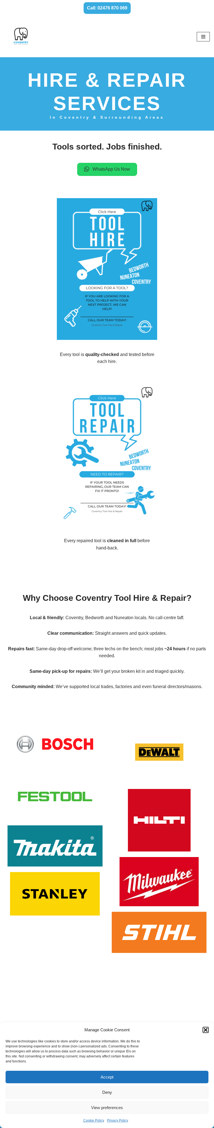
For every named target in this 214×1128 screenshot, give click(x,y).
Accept (107, 1077)
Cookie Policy (93, 1120)
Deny (107, 1092)
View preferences (107, 1107)
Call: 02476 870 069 (107, 8)
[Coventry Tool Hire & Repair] (21, 36)
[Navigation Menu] (203, 36)
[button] (205, 1030)
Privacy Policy (117, 1120)
